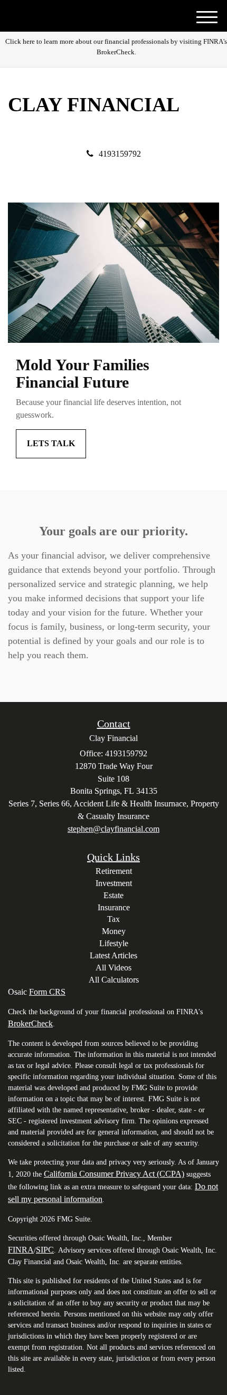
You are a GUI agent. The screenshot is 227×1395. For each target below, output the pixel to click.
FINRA (21, 1249)
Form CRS (47, 991)
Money (114, 931)
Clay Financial (93, 105)
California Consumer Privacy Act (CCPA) (114, 1173)
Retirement (114, 871)
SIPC (45, 1249)
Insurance (114, 907)
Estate (113, 895)
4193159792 (120, 153)
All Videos (113, 967)
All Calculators (114, 979)
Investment (114, 883)
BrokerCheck (30, 1023)
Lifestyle (113, 943)
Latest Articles (113, 955)
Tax (113, 919)
